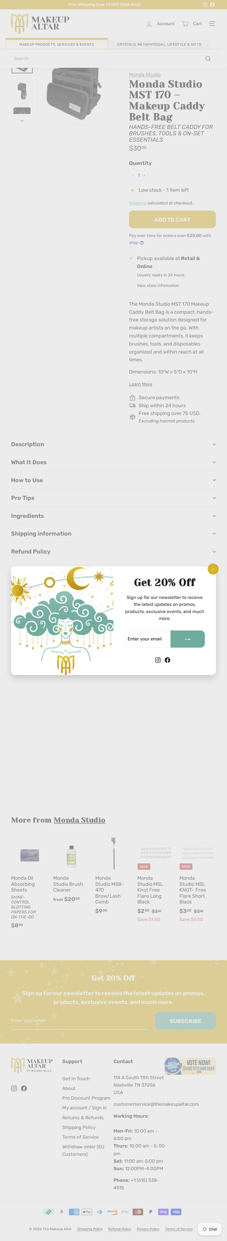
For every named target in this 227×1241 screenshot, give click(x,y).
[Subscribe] (188, 639)
